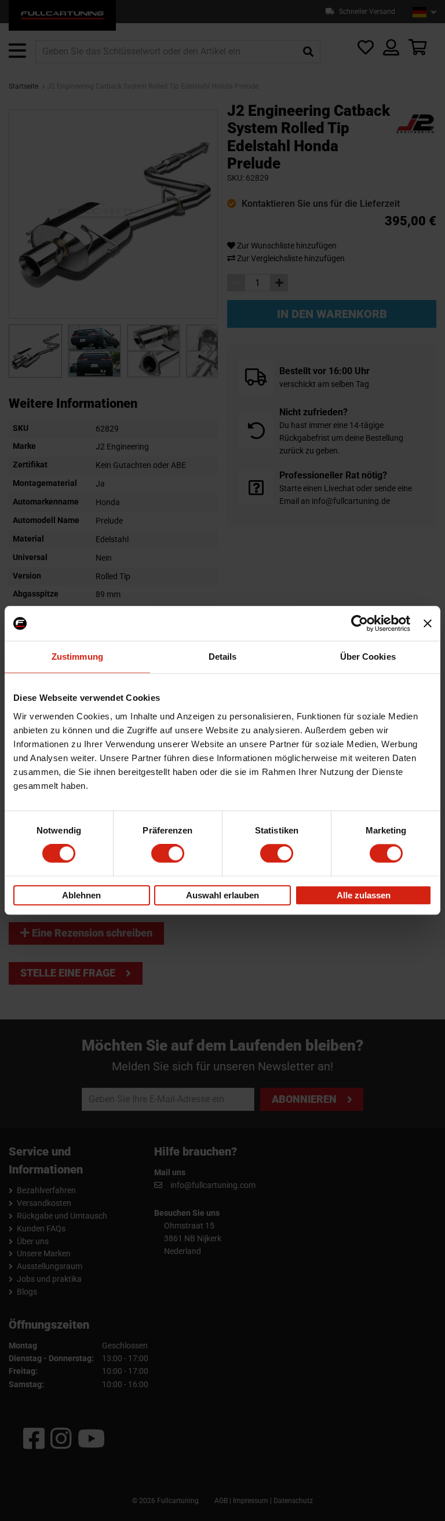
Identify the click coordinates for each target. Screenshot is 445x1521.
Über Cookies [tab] (368, 656)
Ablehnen (81, 895)
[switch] (167, 853)
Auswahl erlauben (222, 895)
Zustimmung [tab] (77, 656)
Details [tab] (223, 656)
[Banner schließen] (428, 623)
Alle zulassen (364, 895)
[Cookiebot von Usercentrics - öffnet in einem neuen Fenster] (359, 623)
